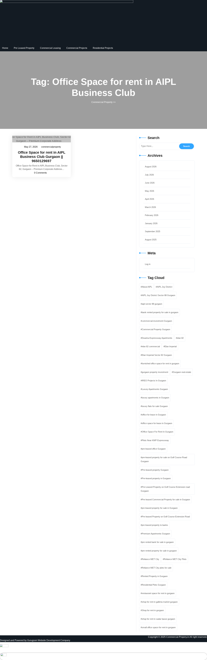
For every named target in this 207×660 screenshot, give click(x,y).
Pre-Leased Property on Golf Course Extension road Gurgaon (165, 489)
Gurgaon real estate (182, 372)
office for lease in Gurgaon (154, 414)
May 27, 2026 (31, 147)
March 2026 (150, 207)
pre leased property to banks (155, 525)
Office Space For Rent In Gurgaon (157, 432)
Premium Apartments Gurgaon (156, 533)
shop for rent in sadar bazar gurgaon (158, 619)
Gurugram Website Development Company (48, 640)
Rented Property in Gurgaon (155, 576)
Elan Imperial (171, 346)
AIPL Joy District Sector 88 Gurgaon (158, 295)
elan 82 (180, 338)
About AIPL (147, 287)
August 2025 (150, 239)
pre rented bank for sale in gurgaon (158, 542)
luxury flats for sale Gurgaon (155, 406)
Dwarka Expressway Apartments (157, 338)
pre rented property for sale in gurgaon (159, 550)
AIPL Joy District (164, 287)
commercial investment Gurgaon (157, 321)
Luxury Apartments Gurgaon (155, 389)
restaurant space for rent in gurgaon (158, 593)
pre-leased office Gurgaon (154, 449)
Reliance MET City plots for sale (156, 568)
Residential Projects (103, 48)
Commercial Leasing (50, 48)
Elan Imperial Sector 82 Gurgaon (157, 355)
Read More (40, 139)
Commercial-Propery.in (177, 637)
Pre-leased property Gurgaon (155, 470)
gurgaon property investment (155, 372)
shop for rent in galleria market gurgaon (160, 602)
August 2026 (150, 166)
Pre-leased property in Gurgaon (156, 478)
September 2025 (152, 231)
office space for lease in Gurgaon (157, 423)
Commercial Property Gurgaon (156, 329)
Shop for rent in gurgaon (153, 610)
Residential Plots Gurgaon (154, 585)
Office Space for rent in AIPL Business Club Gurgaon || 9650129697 (41, 156)
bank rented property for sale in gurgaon (160, 312)
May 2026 (149, 191)
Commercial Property (102, 102)
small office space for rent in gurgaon (159, 627)
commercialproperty (51, 147)
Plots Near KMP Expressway (155, 440)
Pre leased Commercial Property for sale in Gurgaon (166, 499)
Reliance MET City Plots (175, 559)
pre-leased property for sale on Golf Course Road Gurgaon (164, 459)
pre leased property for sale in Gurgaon (160, 508)
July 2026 (149, 175)
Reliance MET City (150, 559)
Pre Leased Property (24, 48)
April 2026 (149, 199)
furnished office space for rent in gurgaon (160, 363)
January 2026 (151, 223)
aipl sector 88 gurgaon (152, 304)
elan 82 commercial (151, 346)
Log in (147, 264)
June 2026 (149, 183)
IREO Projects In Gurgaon (154, 380)
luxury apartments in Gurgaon (155, 397)
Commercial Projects (76, 48)
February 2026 (151, 215)
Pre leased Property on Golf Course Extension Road (166, 516)
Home (5, 48)
